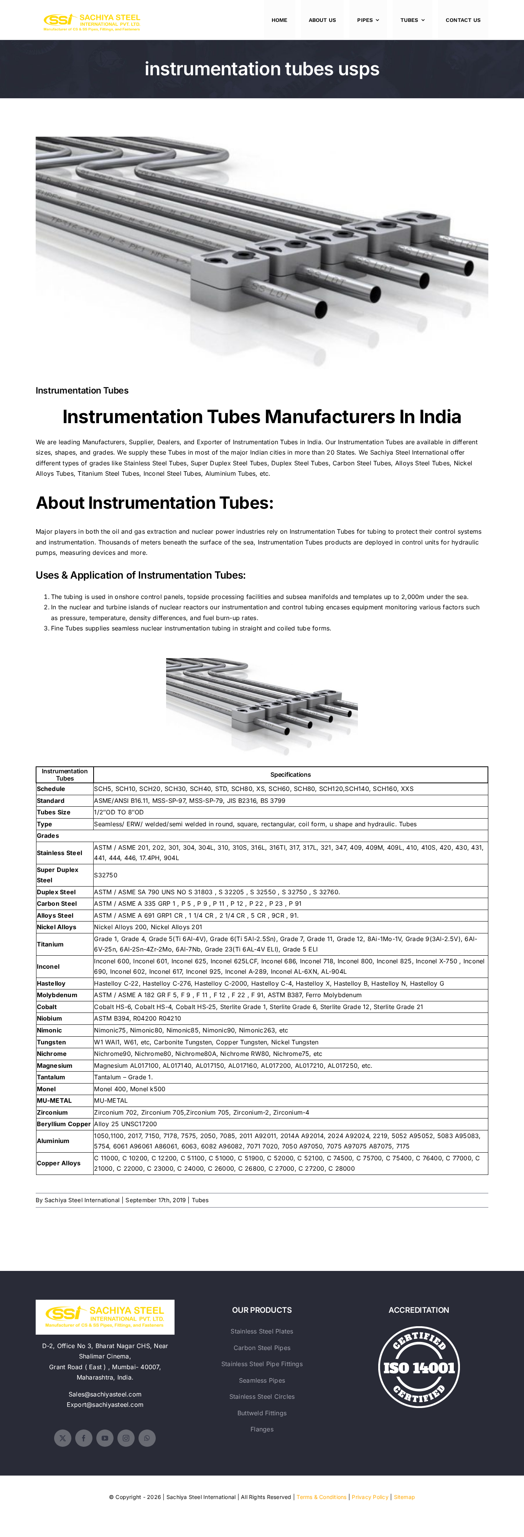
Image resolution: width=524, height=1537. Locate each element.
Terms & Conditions (321, 1497)
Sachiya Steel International (409, 452)
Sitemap (404, 1497)
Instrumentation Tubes (262, 249)
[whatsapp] (147, 1438)
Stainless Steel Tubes (155, 463)
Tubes (200, 1200)
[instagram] (126, 1438)
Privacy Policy (370, 1497)
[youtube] (105, 1438)
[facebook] (83, 1438)
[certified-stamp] (419, 1329)
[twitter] (62, 1438)
